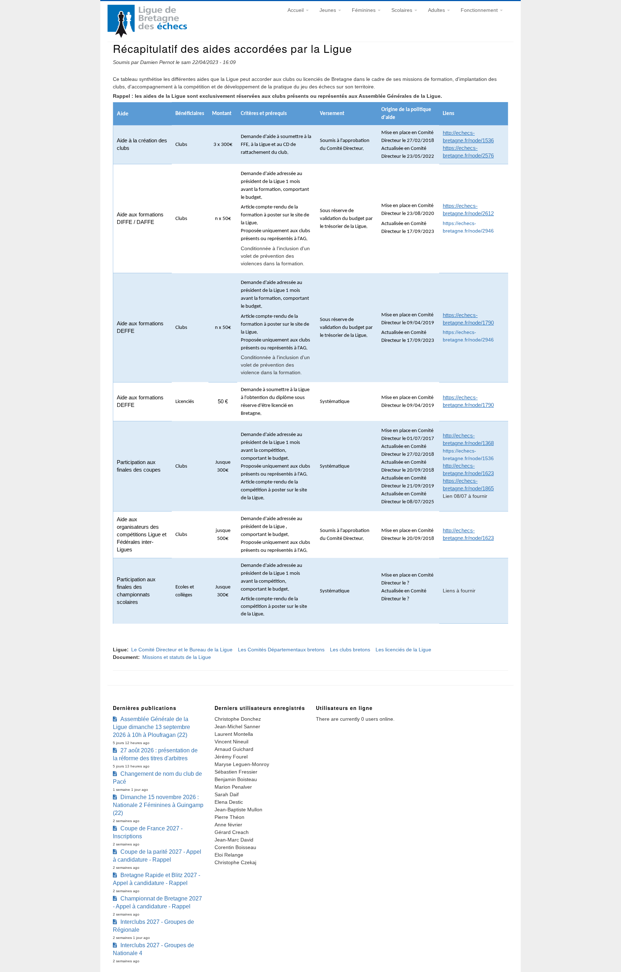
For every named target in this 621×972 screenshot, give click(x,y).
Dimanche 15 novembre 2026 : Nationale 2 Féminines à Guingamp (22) (158, 805)
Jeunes (328, 10)
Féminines (364, 10)
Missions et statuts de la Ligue (176, 657)
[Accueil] (147, 36)
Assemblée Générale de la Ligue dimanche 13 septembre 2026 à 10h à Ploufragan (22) (151, 727)
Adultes (437, 10)
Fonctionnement (480, 10)
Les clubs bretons (350, 649)
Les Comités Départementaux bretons (281, 649)
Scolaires (402, 10)
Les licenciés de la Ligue (403, 649)
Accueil (296, 10)
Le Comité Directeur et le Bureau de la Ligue (182, 649)
